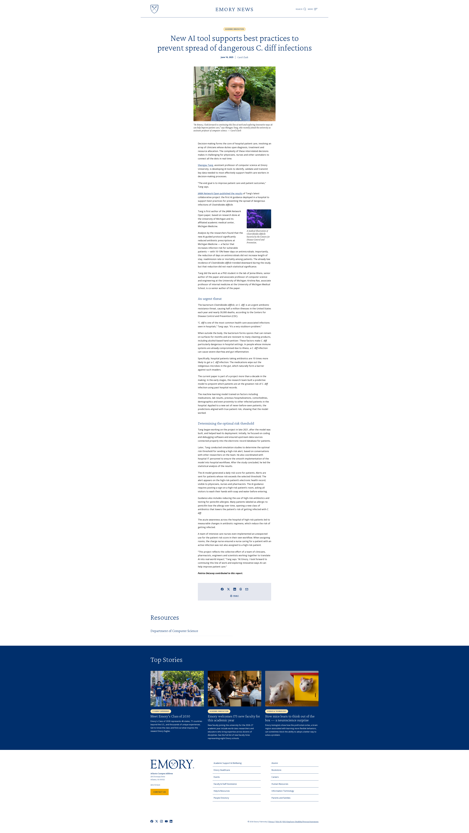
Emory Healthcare (222, 770)
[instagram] (161, 821)
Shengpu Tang (205, 165)
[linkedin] (171, 821)
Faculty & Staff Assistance (225, 784)
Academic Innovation (234, 29)
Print (236, 596)
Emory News (234, 9)
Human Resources (280, 784)
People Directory (221, 798)
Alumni (275, 763)
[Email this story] (247, 589)
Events (217, 777)
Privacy (271, 822)
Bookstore (276, 770)
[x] (156, 821)
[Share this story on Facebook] (222, 589)
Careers (275, 777)
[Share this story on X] (228, 589)
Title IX (278, 822)
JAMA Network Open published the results (220, 193)
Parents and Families (281, 798)
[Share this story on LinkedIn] (235, 589)
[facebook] (151, 821)
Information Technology (283, 791)
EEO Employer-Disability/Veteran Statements (301, 822)
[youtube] (166, 821)
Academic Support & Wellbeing (228, 763)
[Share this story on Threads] (240, 589)
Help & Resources (222, 791)
